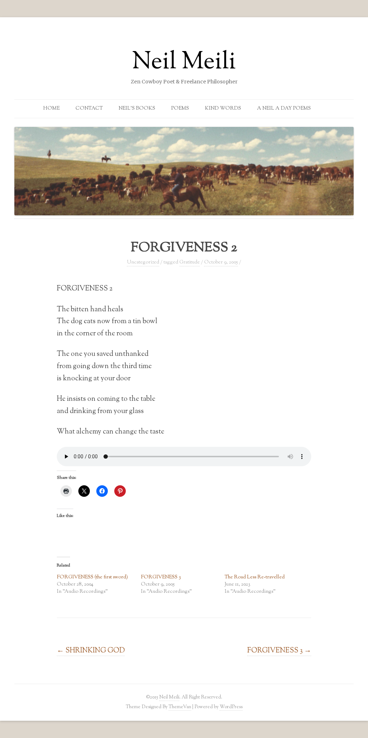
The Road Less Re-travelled (255, 577)
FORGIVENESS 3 (161, 577)
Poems (180, 108)
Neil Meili (184, 62)
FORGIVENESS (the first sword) (92, 577)
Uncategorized (143, 262)
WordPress (231, 706)
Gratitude (189, 262)
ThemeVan (180, 706)
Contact (89, 108)
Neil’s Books (137, 108)
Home (51, 108)
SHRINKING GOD (91, 651)
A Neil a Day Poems (284, 108)
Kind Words (223, 108)
